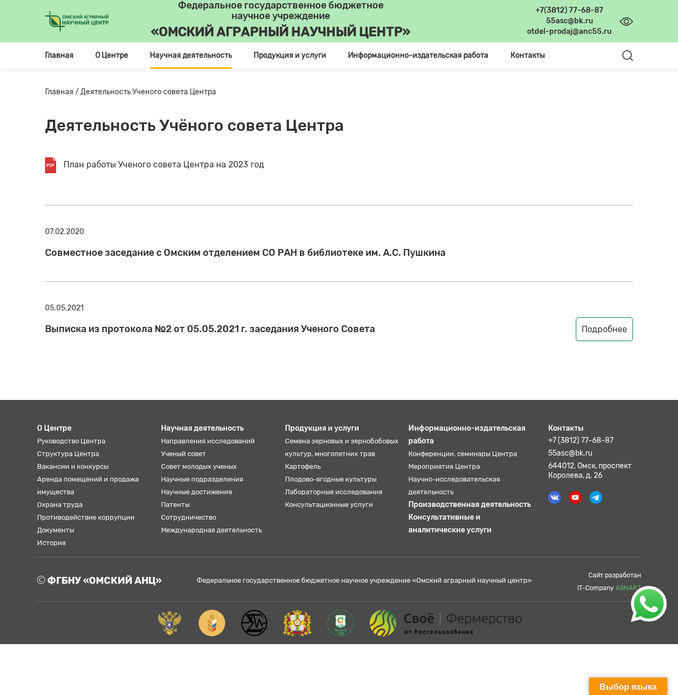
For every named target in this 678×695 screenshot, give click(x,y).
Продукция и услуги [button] (290, 55)
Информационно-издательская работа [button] (418, 55)
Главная (59, 55)
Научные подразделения (202, 479)
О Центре (54, 428)
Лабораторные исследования (333, 492)
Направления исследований (208, 441)
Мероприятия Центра (444, 466)
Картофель (302, 466)
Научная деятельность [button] (191, 55)
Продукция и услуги (322, 428)
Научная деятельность (202, 428)
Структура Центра (68, 454)
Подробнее (604, 329)
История (51, 543)
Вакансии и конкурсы (73, 466)
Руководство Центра (71, 441)
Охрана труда (60, 505)
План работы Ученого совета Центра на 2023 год (162, 164)
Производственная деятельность (469, 504)
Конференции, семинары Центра (462, 454)
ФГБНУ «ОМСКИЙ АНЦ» (103, 580)
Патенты (175, 505)
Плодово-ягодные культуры (331, 479)
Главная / (63, 91)
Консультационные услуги (329, 505)
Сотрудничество (188, 517)
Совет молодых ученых (199, 466)
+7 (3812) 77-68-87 (580, 440)
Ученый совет (183, 454)
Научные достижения (196, 492)
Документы (55, 530)
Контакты (528, 55)
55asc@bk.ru (570, 453)
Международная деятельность (211, 530)
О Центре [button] (111, 55)
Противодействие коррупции (86, 517)
